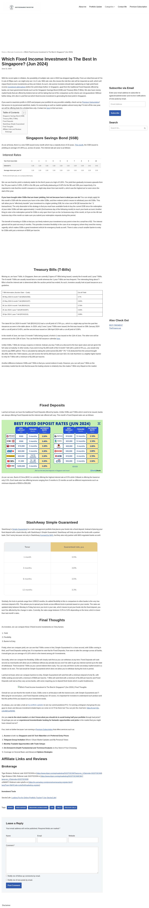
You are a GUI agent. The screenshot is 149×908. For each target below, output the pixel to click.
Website (72, 836)
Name (8, 836)
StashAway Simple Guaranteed (13, 124)
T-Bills (59, 807)
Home (4, 52)
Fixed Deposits (8, 121)
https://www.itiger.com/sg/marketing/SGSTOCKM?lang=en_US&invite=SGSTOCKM (69, 773)
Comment (10, 845)
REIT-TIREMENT (116, 325)
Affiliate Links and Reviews (12, 129)
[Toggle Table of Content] (22, 113)
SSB (52, 807)
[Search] (144, 128)
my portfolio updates (35, 705)
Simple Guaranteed (19, 529)
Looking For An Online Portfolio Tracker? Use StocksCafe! (33, 798)
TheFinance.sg (115, 328)
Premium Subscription (138, 7)
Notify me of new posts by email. (20, 880)
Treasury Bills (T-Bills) (10, 118)
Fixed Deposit (21, 807)
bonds (10, 807)
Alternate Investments (14, 52)
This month (79, 145)
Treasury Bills (70, 807)
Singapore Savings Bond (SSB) (13, 116)
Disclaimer (6, 905)
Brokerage (8, 132)
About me (82, 7)
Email (39, 836)
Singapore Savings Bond (38, 807)
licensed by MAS (46, 535)
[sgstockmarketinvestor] (21, 7)
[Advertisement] (74, 29)
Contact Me (122, 7)
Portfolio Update (95, 7)
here (48, 108)
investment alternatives (17, 87)
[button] (114, 6)
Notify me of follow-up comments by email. (24, 876)
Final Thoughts (8, 126)
